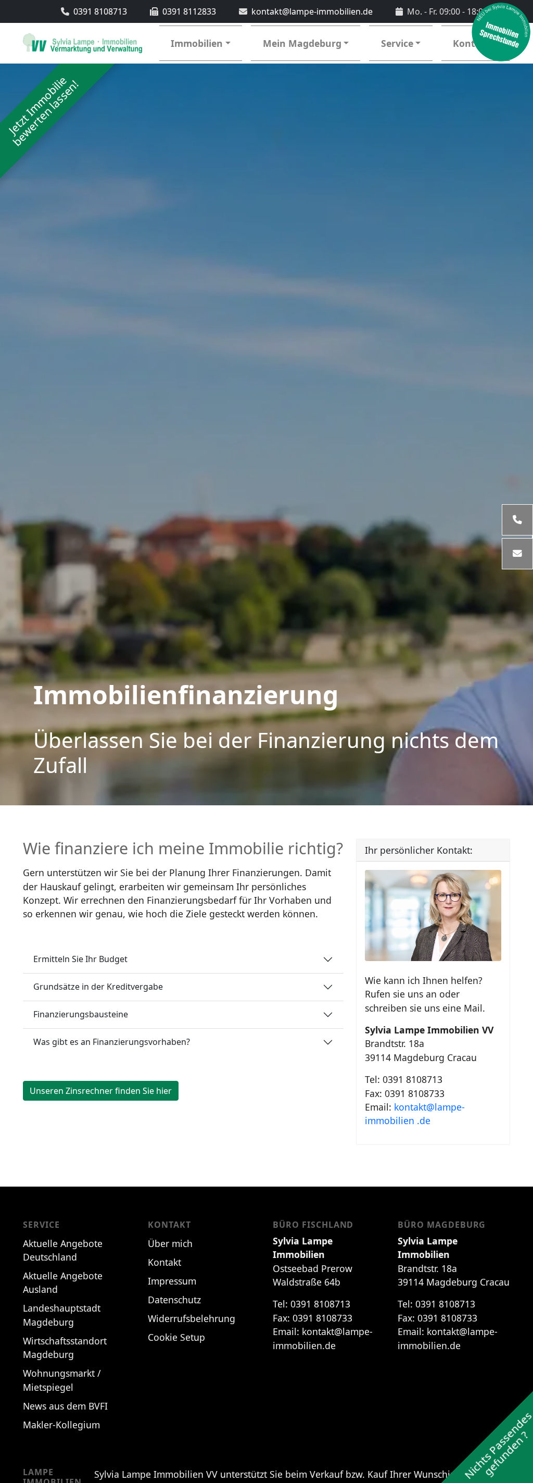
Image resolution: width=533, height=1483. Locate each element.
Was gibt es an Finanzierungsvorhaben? (111, 1042)
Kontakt (169, 1225)
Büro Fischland (313, 1225)
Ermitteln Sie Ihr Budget (80, 959)
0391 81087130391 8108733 (415, 1100)
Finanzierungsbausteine (80, 1014)
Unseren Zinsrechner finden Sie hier (101, 1090)
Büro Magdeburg (442, 1225)
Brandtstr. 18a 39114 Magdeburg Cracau (429, 1044)
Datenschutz (174, 1299)
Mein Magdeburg (302, 43)
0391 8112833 (189, 11)
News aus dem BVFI (65, 1406)
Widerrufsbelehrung (191, 1318)
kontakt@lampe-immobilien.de (312, 11)
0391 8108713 (100, 11)
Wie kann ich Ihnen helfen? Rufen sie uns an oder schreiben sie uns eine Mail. (425, 994)
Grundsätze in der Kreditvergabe (98, 986)
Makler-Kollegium (61, 1424)
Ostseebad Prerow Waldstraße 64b (312, 1261)
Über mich (170, 1243)
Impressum (172, 1281)
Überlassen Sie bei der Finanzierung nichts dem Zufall (266, 752)
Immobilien (197, 43)
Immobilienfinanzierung (185, 695)
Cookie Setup (176, 1337)
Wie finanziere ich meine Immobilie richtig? (183, 848)
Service (397, 43)
